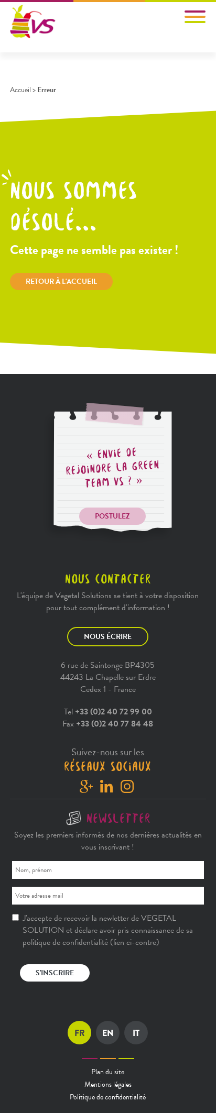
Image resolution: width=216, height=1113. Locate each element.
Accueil (20, 89)
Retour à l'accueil (61, 281)
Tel (108, 712)
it (136, 1033)
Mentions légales (108, 1084)
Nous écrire (108, 636)
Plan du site (107, 1071)
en (107, 1033)
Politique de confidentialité (108, 1097)
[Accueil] (33, 22)
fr (79, 1033)
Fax (107, 724)
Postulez (112, 516)
